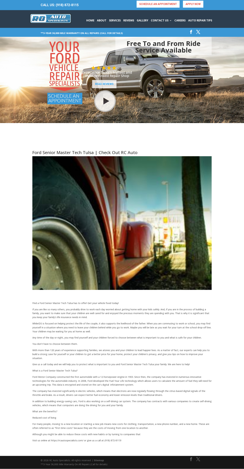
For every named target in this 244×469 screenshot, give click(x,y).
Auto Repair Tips (200, 20)
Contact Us (159, 20)
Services (115, 20)
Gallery (142, 20)
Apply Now (193, 4)
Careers (180, 20)
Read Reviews (104, 84)
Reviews (128, 20)
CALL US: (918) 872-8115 (60, 5)
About (101, 20)
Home (90, 20)
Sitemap (99, 460)
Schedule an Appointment (158, 4)
